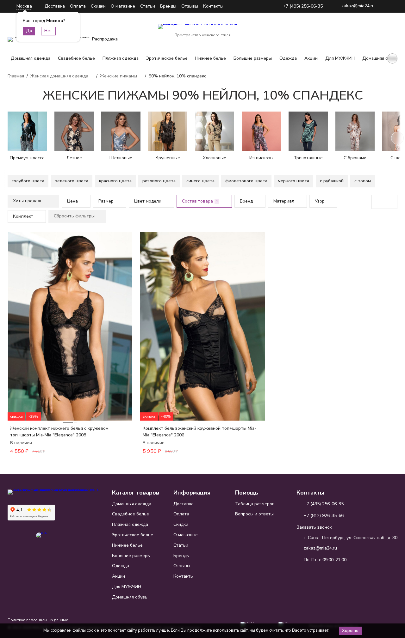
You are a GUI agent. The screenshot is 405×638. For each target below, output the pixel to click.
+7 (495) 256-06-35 (303, 6)
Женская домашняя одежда (59, 76)
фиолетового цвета (246, 181)
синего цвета (200, 181)
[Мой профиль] (353, 31)
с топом (362, 181)
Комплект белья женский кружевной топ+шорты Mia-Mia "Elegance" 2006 (199, 431)
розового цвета (159, 181)
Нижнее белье (210, 58)
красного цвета (115, 181)
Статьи (147, 6)
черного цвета (293, 181)
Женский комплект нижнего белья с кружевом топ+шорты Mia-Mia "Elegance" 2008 (59, 431)
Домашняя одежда (30, 58)
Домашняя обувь (380, 58)
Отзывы (189, 6)
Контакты (213, 6)
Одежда (288, 58)
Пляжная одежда (121, 58)
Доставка (55, 6)
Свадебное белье (76, 58)
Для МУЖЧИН (340, 58)
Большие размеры (253, 58)
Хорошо (350, 631)
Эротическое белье (167, 58)
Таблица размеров (255, 504)
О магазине (123, 6)
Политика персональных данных (38, 620)
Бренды (168, 6)
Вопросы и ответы (254, 514)
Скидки (98, 6)
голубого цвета (28, 181)
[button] (392, 58)
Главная (16, 76)
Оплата (78, 6)
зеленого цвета (71, 181)
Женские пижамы (118, 76)
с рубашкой (332, 181)
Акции (311, 58)
